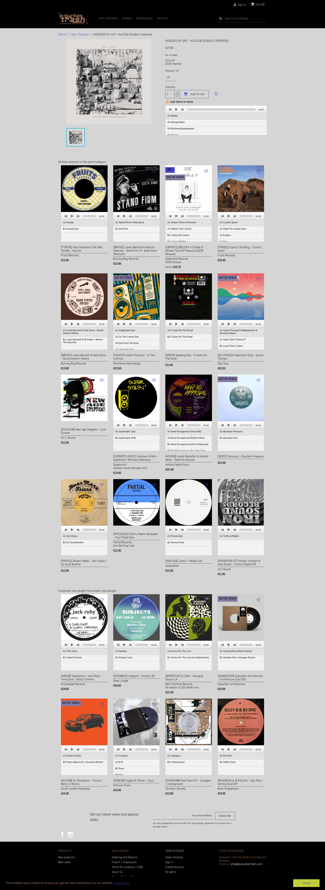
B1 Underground (176, 762)
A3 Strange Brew (176, 122)
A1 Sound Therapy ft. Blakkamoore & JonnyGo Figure (238, 332)
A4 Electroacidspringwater (180, 128)
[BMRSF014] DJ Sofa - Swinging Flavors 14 (184, 677)
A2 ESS (119, 762)
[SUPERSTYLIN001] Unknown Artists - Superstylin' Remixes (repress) (135, 458)
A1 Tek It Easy (70, 536)
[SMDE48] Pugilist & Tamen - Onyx (133, 781)
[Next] (182, 109)
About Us (117, 872)
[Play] (176, 109)
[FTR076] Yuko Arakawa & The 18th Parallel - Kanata (82, 249)
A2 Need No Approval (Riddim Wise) (186, 438)
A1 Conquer (121, 755)
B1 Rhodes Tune (124, 657)
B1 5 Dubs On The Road (179, 336)
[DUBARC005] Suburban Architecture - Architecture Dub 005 (240, 677)
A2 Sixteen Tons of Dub (179, 229)
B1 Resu (119, 768)
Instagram (70, 834)
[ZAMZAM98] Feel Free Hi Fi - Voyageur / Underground (188, 782)
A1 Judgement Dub (125, 330)
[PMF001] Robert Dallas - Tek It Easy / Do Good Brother (84, 562)
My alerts (170, 872)
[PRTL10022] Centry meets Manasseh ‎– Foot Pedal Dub (135, 535)
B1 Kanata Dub (71, 229)
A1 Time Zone (70, 651)
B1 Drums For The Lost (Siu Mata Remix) (188, 657)
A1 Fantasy (121, 651)
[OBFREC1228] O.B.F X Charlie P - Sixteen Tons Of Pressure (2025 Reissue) (185, 251)
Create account (174, 867)
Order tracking (173, 857)
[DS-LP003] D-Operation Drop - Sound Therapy (240, 357)
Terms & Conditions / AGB (127, 867)
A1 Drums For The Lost (179, 651)
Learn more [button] (122, 883)
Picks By (162, 18)
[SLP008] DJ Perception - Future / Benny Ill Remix (81, 782)
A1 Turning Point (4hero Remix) (236, 651)
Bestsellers (144, 18)
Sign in (169, 862)
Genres (127, 18)
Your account (174, 851)
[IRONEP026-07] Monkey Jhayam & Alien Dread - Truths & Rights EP (239, 562)
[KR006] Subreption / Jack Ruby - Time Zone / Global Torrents (81, 677)
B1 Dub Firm (121, 229)
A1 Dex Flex (226, 755)
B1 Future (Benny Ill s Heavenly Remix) (83, 762)
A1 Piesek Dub (175, 536)
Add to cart (194, 94)
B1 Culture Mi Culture (178, 235)
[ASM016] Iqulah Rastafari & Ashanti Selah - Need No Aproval (186, 458)
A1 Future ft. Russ (72, 755)
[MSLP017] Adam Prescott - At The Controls (134, 357)
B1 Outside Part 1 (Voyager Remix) (237, 657)
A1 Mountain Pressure (231, 431)
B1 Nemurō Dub (175, 542)
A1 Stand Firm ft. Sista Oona (129, 222)
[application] (216, 120)
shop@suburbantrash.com (246, 864)
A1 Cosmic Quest (228, 222)
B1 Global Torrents (72, 657)
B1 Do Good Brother (73, 542)
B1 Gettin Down (228, 762)
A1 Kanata (68, 222)
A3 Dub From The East (126, 343)
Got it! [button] (306, 883)
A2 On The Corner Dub (127, 336)
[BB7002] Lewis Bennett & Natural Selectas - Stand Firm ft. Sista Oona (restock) (135, 251)
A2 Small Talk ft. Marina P (233, 339)
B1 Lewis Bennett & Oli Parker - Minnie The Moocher (83, 341)
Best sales (64, 862)
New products (66, 857)
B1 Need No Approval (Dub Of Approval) (187, 444)
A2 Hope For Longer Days (233, 229)
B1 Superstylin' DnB (125, 438)
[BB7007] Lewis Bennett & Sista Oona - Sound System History (83, 357)
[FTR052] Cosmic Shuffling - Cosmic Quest (239, 249)
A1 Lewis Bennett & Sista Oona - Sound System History (83, 332)
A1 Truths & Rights (229, 536)
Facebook (62, 834)
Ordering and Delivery (124, 857)
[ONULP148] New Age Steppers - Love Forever (83, 431)
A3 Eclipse (225, 235)
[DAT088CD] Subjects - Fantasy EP (134, 676)
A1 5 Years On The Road (180, 330)
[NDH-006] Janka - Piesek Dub (183, 561)
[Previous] (170, 109)
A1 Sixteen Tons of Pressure (181, 222)
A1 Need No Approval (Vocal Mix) (184, 431)
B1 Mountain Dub (229, 438)
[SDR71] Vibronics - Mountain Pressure (240, 456)
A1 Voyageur (174, 755)
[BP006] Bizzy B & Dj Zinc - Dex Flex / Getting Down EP (240, 782)
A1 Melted (172, 116)
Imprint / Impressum (124, 862)
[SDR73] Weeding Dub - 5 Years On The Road (186, 357)
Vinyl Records (108, 18)
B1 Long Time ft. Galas (231, 346)
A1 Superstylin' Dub (125, 431)
